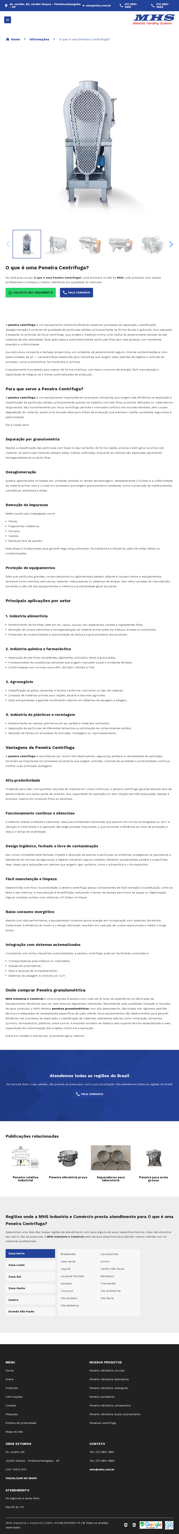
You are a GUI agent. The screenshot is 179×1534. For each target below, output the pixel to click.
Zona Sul (14, 1276)
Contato (11, 1405)
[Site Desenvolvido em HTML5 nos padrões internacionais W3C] (134, 1525)
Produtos (12, 1388)
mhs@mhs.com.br (98, 5)
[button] (171, 244)
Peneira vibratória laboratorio (109, 1379)
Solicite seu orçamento (33, 292)
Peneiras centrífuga (103, 1423)
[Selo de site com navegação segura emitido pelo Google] (151, 1525)
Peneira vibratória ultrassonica (110, 1405)
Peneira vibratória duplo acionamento (115, 1414)
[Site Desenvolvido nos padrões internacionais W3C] (126, 1525)
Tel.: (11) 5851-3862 (102, 1460)
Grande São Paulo (21, 1311)
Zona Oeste (16, 1288)
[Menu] (7, 19)
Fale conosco (79, 292)
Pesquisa (12, 1414)
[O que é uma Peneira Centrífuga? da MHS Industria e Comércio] (27, 244)
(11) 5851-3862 (162, 5)
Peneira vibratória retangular (109, 1388)
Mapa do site (14, 1431)
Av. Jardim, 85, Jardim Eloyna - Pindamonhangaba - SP (45, 5)
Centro (13, 1300)
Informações (39, 39)
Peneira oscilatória (102, 1396)
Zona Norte (16, 1253)
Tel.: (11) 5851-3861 (102, 1452)
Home (15, 39)
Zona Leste (16, 1265)
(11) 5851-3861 (131, 5)
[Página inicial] (154, 20)
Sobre (9, 1379)
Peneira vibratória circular (107, 1370)
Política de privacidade (21, 1423)
